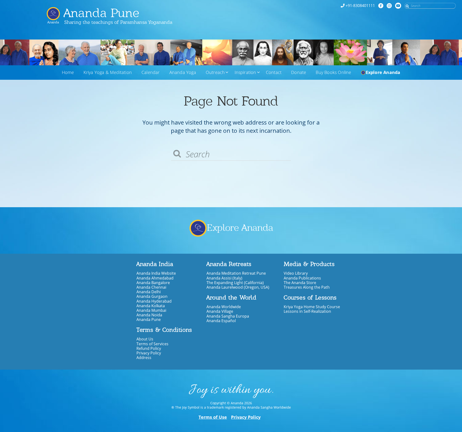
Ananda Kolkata (150, 306)
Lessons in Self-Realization (307, 311)
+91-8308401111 (360, 5)
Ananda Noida (149, 315)
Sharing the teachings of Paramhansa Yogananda (118, 22)
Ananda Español (221, 321)
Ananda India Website (156, 273)
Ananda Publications (302, 278)
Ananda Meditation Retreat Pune (236, 273)
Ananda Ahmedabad (154, 278)
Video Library (296, 273)
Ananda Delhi (148, 292)
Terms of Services (152, 344)
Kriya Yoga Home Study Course (312, 307)
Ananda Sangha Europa (227, 316)
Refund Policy (148, 348)
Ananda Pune (102, 12)
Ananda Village (219, 311)
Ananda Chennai (151, 287)
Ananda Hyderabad (154, 301)
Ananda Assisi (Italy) (224, 278)
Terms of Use (213, 417)
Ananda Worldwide (223, 307)
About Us (144, 339)
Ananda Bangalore (153, 282)
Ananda (53, 20)
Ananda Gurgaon (151, 296)
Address (143, 357)
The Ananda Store (300, 282)
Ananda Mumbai (151, 310)
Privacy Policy (148, 353)
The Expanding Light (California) (235, 282)
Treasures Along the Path (307, 287)
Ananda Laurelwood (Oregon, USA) (237, 287)
